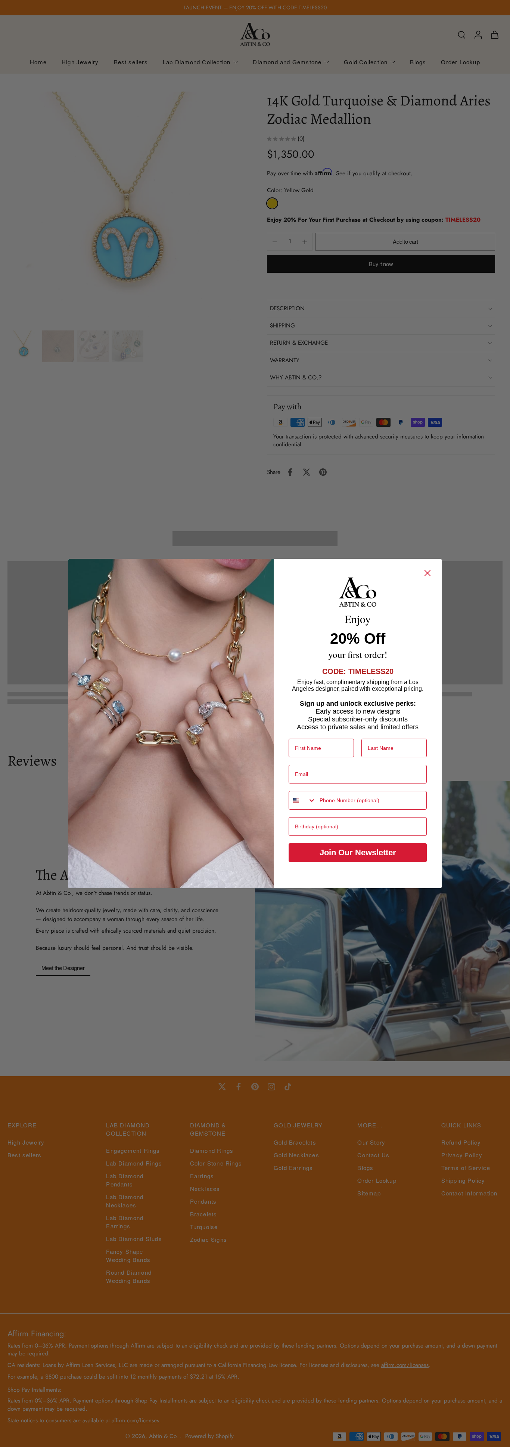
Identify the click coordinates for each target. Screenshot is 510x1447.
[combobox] (302, 800)
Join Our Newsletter (358, 852)
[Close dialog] (427, 573)
